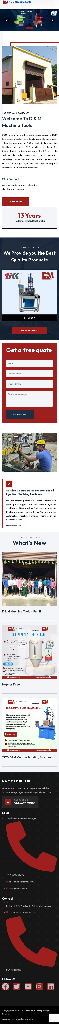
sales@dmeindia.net (18, 888)
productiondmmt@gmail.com (22, 912)
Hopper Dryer (11, 684)
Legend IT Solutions (23, 1019)
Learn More (13, 29)
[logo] (17, 2)
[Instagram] (39, 986)
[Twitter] (16, 986)
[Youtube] (28, 986)
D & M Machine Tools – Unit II (21, 611)
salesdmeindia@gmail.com (21, 881)
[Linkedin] (50, 986)
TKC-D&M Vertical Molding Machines (27, 757)
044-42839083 (13, 970)
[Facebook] (5, 986)
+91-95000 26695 (15, 874)
